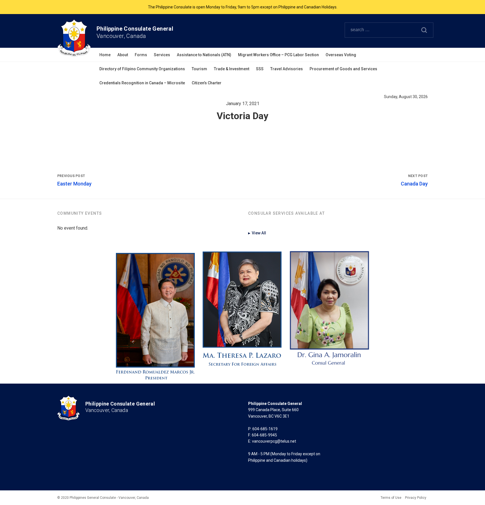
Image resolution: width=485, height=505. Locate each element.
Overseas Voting (341, 55)
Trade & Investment (231, 69)
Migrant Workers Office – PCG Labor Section (278, 55)
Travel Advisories (286, 69)
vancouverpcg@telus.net (274, 441)
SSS (260, 69)
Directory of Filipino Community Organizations (142, 69)
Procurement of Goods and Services (343, 69)
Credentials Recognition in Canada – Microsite (142, 83)
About (122, 55)
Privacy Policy (415, 498)
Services (162, 55)
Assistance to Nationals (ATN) (204, 55)
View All (257, 233)
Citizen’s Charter (206, 83)
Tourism (199, 69)
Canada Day (414, 184)
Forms (141, 55)
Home (105, 55)
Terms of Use (391, 498)
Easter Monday (74, 184)
